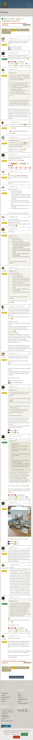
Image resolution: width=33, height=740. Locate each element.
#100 (29, 635)
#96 (29, 502)
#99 (29, 597)
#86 (29, 154)
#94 (29, 386)
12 (6, 32)
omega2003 (4, 271)
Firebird (4, 56)
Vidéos (20, 695)
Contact (3, 719)
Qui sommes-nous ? (6, 710)
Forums (4, 23)
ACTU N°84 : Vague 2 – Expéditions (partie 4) (13, 19)
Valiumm (11, 73)
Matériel (3, 699)
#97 (29, 547)
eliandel (4, 174)
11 (3, 32)
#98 (29, 564)
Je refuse (16, 737)
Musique (20, 697)
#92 (29, 306)
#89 (29, 216)
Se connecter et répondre (16, 677)
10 (27, 30)
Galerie (3, 701)
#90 (29, 229)
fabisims (4, 158)
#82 (29, 52)
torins (3, 72)
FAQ (19, 693)
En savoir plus (15, 734)
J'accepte (24, 734)
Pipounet (4, 42)
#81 (29, 38)
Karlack (4, 390)
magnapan (4, 551)
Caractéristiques (5, 697)
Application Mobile (23, 703)
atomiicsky (4, 140)
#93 (29, 353)
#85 (29, 137)
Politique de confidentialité (5, 716)
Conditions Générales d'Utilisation (7, 712)
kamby (3, 309)
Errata (19, 701)
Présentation (4, 693)
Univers (3, 695)
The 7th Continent (12, 23)
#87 (29, 171)
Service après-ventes (7, 721)
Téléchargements (22, 699)
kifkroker (4, 232)
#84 (29, 121)
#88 (29, 186)
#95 (29, 436)
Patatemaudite (5, 125)
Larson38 (4, 639)
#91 (29, 267)
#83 (29, 69)
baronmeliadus (5, 568)
